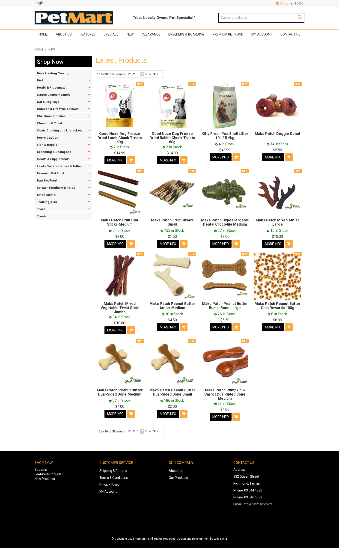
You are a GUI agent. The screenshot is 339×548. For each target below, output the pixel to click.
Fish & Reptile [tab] (47, 144)
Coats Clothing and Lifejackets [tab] (60, 130)
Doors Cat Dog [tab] (47, 137)
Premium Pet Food (228, 34)
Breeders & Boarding (186, 34)
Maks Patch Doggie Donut (277, 133)
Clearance (151, 34)
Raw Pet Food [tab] (47, 180)
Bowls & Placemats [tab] (51, 87)
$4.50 (172, 320)
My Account (261, 34)
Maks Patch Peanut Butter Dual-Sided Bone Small (172, 392)
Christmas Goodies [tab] (51, 116)
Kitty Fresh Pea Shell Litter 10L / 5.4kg (225, 135)
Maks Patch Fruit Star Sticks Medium (120, 222)
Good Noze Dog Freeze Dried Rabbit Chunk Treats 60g (172, 137)
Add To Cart (131, 160)
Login (39, 3)
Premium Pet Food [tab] (50, 173)
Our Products (178, 478)
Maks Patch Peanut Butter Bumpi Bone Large (225, 305)
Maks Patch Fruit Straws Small (172, 222)
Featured (87, 34)
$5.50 (277, 150)
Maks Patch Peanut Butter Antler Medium (172, 305)
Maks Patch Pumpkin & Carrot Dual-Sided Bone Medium (224, 394)
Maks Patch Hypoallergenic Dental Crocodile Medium (225, 222)
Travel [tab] (41, 209)
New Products (45, 479)
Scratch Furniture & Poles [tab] (56, 187)
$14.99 (119, 153)
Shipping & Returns (113, 471)
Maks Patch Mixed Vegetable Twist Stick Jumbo (120, 307)
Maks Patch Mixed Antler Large (277, 222)
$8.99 (277, 320)
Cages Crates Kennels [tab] (54, 94)
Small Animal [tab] (46, 195)
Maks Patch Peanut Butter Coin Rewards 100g (277, 305)
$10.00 (277, 236)
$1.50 (172, 236)
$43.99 (224, 150)
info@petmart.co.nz (257, 504)
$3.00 (224, 236)
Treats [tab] (42, 216)
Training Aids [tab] (47, 202)
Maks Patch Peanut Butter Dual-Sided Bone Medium (120, 392)
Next (156, 74)
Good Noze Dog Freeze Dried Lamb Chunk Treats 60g (120, 137)
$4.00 (119, 406)
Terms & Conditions (113, 478)
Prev (131, 74)
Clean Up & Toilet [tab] (49, 123)
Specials (111, 34)
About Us (64, 34)
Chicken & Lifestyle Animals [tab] (58, 109)
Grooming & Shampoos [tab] (54, 152)
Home (43, 34)
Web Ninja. (221, 538)
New (130, 34)
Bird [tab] (40, 80)
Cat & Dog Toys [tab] (48, 102)
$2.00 (119, 236)
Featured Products (48, 474)
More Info (115, 160)
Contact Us (290, 34)
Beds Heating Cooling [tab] (53, 73)
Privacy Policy (109, 484)
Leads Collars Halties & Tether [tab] (59, 166)
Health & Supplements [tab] (53, 159)
